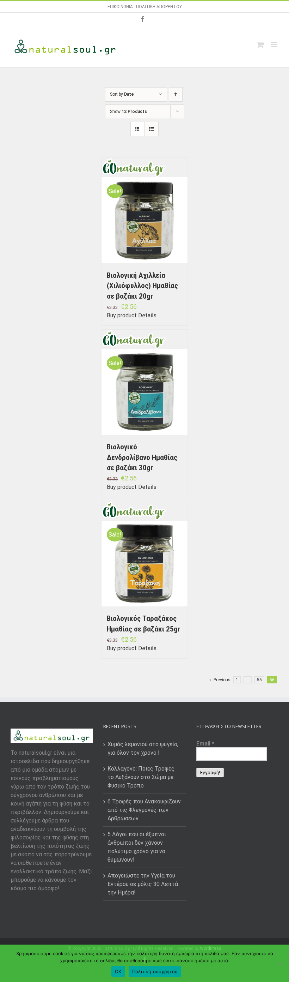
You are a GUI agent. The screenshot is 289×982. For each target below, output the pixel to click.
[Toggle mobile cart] (260, 44)
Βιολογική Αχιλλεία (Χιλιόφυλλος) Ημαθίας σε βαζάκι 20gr (142, 285)
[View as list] (151, 129)
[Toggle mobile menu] (274, 44)
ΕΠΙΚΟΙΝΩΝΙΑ (120, 6)
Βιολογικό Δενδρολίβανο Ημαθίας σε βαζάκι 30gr (142, 457)
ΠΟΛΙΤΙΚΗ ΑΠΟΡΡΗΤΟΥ (159, 6)
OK (118, 971)
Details (147, 315)
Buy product (122, 315)
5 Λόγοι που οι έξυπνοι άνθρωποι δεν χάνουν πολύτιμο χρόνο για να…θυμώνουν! (138, 847)
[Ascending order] (176, 94)
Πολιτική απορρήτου (155, 971)
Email (205, 743)
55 (259, 679)
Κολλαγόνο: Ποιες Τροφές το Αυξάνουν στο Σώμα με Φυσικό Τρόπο (140, 777)
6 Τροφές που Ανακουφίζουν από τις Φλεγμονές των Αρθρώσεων (144, 810)
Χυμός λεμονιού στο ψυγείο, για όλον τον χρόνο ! (142, 748)
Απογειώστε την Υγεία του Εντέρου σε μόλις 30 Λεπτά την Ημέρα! (142, 884)
